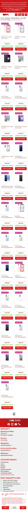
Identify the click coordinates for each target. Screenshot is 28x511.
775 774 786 (4, 440)
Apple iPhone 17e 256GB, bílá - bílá (20, 37)
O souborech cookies (6, 473)
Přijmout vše (23, 507)
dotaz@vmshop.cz (5, 450)
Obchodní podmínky (6, 469)
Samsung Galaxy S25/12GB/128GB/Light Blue (21, 97)
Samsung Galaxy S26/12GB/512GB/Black (6, 336)
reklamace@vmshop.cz (7, 455)
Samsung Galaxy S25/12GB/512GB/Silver (20, 366)
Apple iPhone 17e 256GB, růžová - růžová (6, 37)
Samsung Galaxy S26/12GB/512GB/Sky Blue (20, 336)
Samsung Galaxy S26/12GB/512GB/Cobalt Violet (6, 367)
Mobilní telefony (15, 18)
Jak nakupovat (4, 462)
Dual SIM (23, 18)
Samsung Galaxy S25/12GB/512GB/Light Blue (7, 396)
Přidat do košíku (7, 49)
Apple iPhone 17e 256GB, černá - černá (6, 67)
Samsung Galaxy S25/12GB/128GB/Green (6, 97)
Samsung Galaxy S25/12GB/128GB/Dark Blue (20, 157)
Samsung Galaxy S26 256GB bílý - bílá (7, 157)
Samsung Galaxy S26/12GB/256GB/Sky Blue (6, 217)
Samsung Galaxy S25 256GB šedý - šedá (7, 127)
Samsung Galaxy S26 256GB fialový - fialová (21, 127)
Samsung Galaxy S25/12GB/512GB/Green (6, 306)
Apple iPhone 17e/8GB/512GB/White (19, 217)
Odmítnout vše (5, 507)
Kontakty (3, 465)
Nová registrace (5, 471)
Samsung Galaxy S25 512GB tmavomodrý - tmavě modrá (7, 187)
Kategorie (7, 18)
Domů (2, 18)
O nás (2, 464)
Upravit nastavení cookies (7, 474)
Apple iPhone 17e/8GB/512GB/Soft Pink (20, 277)
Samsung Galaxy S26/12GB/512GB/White (20, 306)
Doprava (3, 467)
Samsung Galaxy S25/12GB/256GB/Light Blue (7, 247)
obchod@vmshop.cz (6, 445)
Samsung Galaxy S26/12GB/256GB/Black (20, 187)
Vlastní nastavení (14, 507)
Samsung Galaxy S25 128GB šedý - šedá (21, 67)
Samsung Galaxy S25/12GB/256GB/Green (20, 247)
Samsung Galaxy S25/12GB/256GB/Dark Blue (7, 277)
